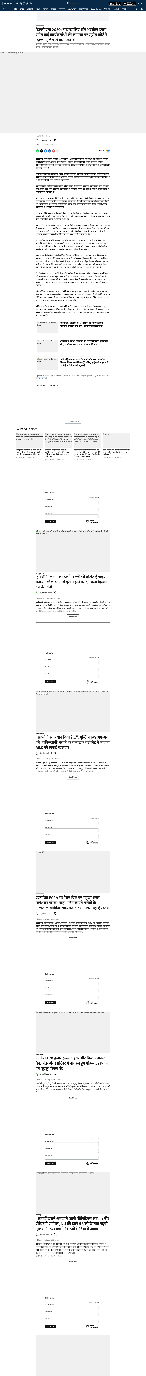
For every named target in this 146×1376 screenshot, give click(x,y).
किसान (53, 9)
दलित (22, 9)
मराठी (124, 9)
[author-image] (37, 140)
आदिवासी (30, 9)
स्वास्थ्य (45, 9)
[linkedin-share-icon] (49, 152)
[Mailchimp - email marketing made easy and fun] (92, 523)
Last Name (48, 513)
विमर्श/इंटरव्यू (83, 9)
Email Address (50, 499)
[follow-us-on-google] (108, 151)
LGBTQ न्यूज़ (72, 9)
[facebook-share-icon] (45, 152)
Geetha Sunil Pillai (46, 753)
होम (15, 9)
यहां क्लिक (41, 378)
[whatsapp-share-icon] (37, 152)
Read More (73, 616)
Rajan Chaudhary (46, 140)
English (116, 9)
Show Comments (73, 421)
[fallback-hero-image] (29, 440)
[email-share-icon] (53, 152)
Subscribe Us (96, 9)
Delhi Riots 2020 (54, 385)
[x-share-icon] (41, 152)
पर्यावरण (62, 9)
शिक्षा (38, 9)
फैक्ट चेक (107, 9)
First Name (48, 506)
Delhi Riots (41, 385)
